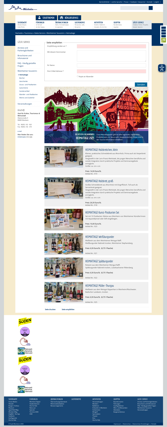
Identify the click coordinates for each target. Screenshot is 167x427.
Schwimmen (96, 410)
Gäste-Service (140, 24)
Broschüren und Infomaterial (25, 56)
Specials (32, 410)
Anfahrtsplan (22, 137)
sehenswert (22, 24)
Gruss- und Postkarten (27, 84)
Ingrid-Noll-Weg (13, 410)
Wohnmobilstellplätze (57, 404)
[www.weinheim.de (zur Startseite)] (23, 10)
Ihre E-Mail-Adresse (55, 71)
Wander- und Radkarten (28, 94)
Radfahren (95, 406)
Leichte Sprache (116, 2)
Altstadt (11, 404)
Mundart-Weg (13, 412)
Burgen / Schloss (14, 406)
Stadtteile (12, 416)
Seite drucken (50, 309)
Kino (93, 418)
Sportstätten (96, 414)
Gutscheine (23, 88)
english (156, 2)
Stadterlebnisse (34, 404)
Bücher (22, 78)
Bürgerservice (71, 17)
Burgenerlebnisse (119, 412)
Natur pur (33, 408)
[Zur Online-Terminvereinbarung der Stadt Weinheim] (163, 40)
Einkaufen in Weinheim (99, 408)
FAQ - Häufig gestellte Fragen (27, 64)
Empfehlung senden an (57, 46)
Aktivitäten (100, 24)
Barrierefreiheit (104, 2)
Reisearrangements (57, 406)
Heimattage (23, 75)
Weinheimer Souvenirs (55, 33)
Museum (11, 408)
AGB (31, 414)
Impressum (117, 424)
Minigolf (95, 412)
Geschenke (23, 81)
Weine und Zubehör (27, 98)
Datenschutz (127, 424)
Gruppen (118, 24)
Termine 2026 (34, 412)
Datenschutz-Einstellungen (141, 424)
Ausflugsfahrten (118, 406)
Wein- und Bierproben (120, 408)
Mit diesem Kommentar (56, 52)
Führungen (40, 24)
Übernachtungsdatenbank (59, 402)
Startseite (19, 33)
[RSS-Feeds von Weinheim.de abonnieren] (163, 36)
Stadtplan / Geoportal (137, 2)
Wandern (95, 404)
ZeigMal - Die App (14, 414)
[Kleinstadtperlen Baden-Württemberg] (83, 332)
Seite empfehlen (68, 309)
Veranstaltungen (25, 104)
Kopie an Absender (86, 76)
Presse (126, 2)
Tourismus (27, 17)
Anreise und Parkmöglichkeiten (26, 49)
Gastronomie (80, 24)
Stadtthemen (48, 17)
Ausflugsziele (13, 418)
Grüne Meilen (13, 402)
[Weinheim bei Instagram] (163, 30)
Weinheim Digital (35, 402)
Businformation (118, 402)
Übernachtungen (62, 24)
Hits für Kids (12, 420)
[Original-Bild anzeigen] (63, 167)
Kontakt (149, 2)
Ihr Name (51, 65)
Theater (94, 416)
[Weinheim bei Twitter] (163, 33)
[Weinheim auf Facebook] (163, 28)
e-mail (20, 131)
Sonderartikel (24, 91)
